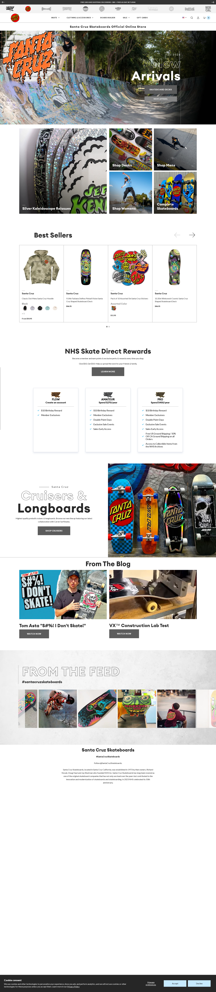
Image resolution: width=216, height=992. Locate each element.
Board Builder (107, 18)
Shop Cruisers (54, 531)
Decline (199, 983)
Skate (54, 18)
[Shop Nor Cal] (208, 9)
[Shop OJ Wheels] (102, 9)
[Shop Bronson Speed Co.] (85, 9)
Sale (125, 18)
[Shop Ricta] (153, 9)
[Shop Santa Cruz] (28, 9)
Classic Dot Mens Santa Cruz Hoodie (38, 298)
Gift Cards (142, 18)
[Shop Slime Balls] (171, 9)
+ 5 (23, 313)
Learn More (112, 371)
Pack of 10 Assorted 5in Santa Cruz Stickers (129, 298)
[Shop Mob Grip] (118, 9)
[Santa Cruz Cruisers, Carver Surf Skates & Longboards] (162, 510)
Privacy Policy (73, 986)
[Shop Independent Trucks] (46, 9)
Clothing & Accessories (79, 18)
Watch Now (34, 634)
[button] (192, 18)
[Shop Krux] (134, 9)
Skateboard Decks (163, 89)
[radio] (25, 308)
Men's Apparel (161, 99)
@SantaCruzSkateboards (111, 763)
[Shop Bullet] (190, 9)
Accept (175, 983)
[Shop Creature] (67, 9)
